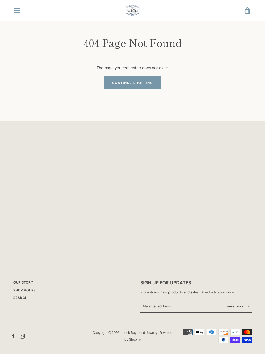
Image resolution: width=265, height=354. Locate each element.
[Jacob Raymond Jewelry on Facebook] (13, 335)
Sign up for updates (165, 283)
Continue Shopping (132, 83)
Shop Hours (24, 290)
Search (20, 298)
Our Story (23, 282)
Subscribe (236, 306)
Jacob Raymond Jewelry (139, 333)
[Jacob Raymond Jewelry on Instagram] (22, 335)
